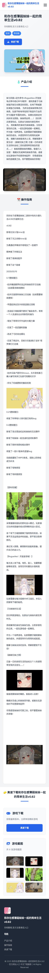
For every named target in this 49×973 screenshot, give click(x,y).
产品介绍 (8, 940)
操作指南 (8, 945)
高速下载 (15, 41)
